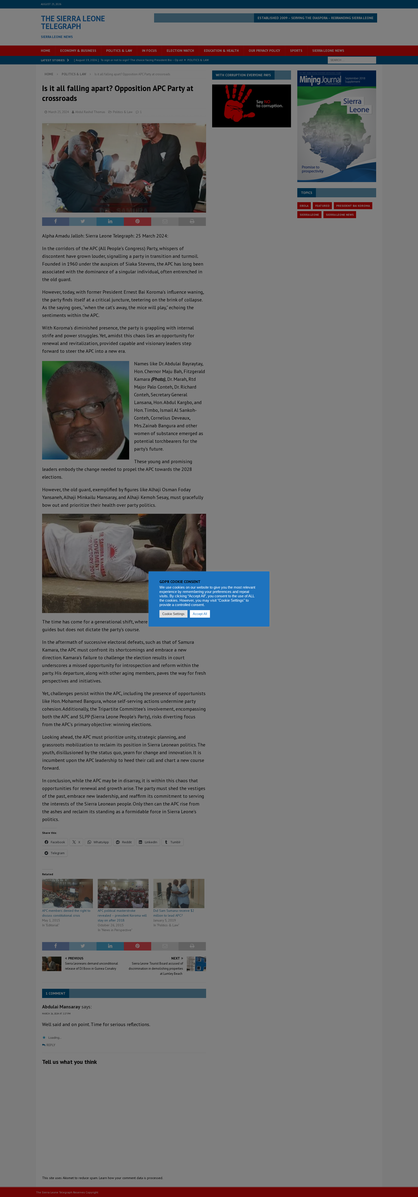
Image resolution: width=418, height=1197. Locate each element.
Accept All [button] (200, 614)
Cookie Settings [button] (173, 614)
